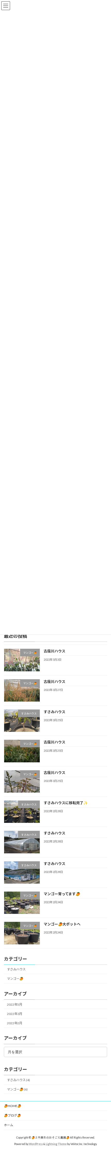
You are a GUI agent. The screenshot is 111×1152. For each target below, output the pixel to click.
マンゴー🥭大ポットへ (62, 924)
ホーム (8, 1125)
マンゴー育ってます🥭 (62, 894)
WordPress (36, 1144)
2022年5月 (14, 1004)
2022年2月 (14, 1023)
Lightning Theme (56, 1144)
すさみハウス (54, 712)
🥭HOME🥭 (12, 1106)
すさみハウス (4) (18, 1080)
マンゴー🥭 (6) (17, 1089)
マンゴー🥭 (15, 979)
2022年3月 (14, 1014)
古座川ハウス (54, 651)
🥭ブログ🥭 (12, 1115)
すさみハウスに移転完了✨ (66, 803)
